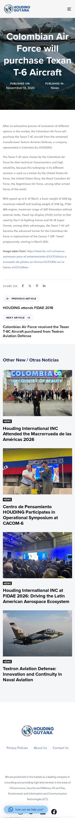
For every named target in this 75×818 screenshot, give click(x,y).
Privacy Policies (17, 748)
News (55, 88)
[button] (26, 809)
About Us (40, 748)
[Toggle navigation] (60, 9)
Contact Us (61, 748)
